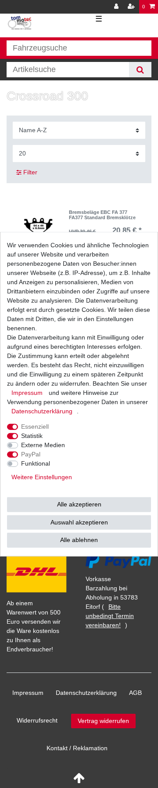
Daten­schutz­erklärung (86, 692)
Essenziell (35, 426)
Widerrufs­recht (37, 720)
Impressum (27, 692)
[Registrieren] (132, 7)
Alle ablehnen (79, 539)
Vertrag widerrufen (103, 720)
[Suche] (140, 69)
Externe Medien (43, 444)
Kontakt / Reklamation (77, 748)
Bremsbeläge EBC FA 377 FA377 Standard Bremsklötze (102, 215)
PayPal (30, 454)
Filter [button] (30, 172)
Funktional (35, 463)
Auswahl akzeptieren (79, 521)
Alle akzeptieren (79, 504)
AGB (135, 692)
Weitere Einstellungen (41, 477)
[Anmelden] (117, 7)
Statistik (32, 435)
